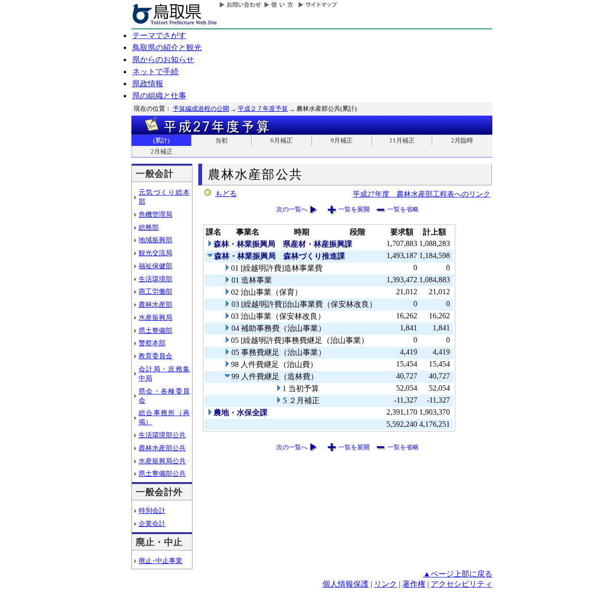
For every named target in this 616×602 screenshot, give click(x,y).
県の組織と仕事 (159, 96)
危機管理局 (155, 214)
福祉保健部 (155, 266)
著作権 (413, 584)
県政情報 (147, 83)
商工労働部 (155, 291)
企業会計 (152, 523)
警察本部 (152, 343)
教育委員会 (155, 356)
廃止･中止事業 (160, 560)
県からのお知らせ (163, 59)
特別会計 (152, 510)
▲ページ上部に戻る (457, 574)
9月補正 (342, 140)
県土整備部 (155, 330)
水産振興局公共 (162, 461)
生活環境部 (155, 279)
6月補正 (281, 140)
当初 (221, 140)
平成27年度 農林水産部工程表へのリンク (421, 194)
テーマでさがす (159, 35)
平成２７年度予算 (263, 108)
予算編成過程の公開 (201, 108)
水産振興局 (155, 317)
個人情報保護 (345, 584)
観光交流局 (155, 253)
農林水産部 (155, 304)
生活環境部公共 (162, 435)
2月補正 (162, 151)
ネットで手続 (155, 71)
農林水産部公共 (162, 448)
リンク (385, 584)
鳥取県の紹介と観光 (167, 47)
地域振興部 (155, 240)
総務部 (149, 227)
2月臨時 (462, 140)
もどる (226, 193)
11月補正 (402, 140)
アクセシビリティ (461, 584)
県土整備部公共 (162, 473)
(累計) (161, 140)
